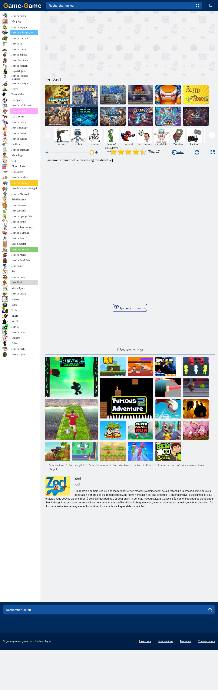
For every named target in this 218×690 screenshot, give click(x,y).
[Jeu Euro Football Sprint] (71, 419)
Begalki (53, 469)
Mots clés (185, 641)
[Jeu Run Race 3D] (85, 451)
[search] (197, 5)
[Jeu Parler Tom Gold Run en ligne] (168, 430)
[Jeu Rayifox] (85, 94)
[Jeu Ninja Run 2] (57, 451)
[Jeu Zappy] (140, 116)
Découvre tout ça (130, 350)
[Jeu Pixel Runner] (140, 366)
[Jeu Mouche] (168, 409)
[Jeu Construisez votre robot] (196, 94)
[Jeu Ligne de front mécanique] (196, 116)
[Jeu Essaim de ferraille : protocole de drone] (113, 116)
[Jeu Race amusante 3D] (168, 387)
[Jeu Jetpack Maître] (196, 387)
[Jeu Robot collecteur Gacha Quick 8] (168, 116)
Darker (180, 152)
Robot (149, 465)
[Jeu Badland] (196, 409)
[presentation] (48, 135)
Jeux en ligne (56, 465)
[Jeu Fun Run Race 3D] (140, 451)
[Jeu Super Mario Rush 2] (168, 366)
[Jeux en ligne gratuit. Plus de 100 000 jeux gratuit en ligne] (22, 5)
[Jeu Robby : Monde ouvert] (57, 116)
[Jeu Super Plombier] (140, 430)
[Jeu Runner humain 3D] (196, 366)
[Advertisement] (87, 43)
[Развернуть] (213, 152)
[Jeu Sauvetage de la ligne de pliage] (85, 116)
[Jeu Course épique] (113, 366)
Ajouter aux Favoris (132, 308)
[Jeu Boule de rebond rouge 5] (113, 451)
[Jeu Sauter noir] (71, 377)
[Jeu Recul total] (140, 94)
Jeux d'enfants (121, 465)
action (137, 465)
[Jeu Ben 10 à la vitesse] (168, 451)
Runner (161, 465)
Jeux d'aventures (98, 465)
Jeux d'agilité (76, 465)
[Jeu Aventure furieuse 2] (126, 398)
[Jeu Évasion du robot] (168, 94)
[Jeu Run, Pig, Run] (196, 430)
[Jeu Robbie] (113, 94)
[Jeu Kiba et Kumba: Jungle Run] (113, 430)
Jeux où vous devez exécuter (188, 465)
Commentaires (206, 641)
